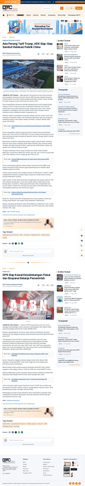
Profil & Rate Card (47, 475)
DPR (45, 423)
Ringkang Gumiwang (13, 400)
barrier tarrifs (45, 235)
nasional (16, 426)
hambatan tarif (35, 235)
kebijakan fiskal (7, 426)
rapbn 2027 (6, 423)
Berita (29, 15)
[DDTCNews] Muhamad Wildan (13, 284)
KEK (21, 235)
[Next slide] (80, 26)
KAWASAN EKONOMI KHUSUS (11, 40)
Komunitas (51, 15)
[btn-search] (61, 8)
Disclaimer (46, 468)
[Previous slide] (4, 26)
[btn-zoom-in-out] (38, 54)
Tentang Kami (46, 462)
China (5, 237)
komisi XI (40, 423)
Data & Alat (62, 15)
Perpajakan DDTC (74, 15)
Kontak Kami (46, 470)
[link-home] (4, 15)
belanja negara (31, 423)
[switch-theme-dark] (67, 8)
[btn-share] (47, 54)
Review (43, 15)
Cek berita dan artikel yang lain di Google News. (19, 215)
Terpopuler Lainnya (74, 133)
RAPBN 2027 (6, 271)
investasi (26, 235)
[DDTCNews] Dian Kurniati (11, 53)
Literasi (35, 15)
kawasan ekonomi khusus (10, 235)
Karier (44, 473)
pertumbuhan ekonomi (18, 423)
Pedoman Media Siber (48, 466)
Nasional (11, 37)
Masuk (79, 8)
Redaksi (45, 464)
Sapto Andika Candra (13, 211)
